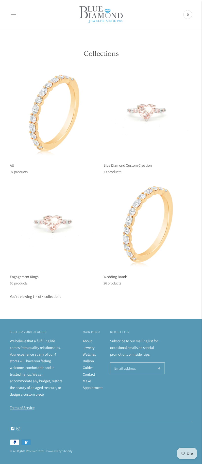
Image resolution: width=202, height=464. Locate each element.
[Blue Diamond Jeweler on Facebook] (13, 429)
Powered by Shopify (59, 451)
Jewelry (89, 347)
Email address (124, 363)
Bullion (88, 361)
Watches (89, 354)
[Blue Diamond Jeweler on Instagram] (18, 429)
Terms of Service (22, 407)
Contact (89, 374)
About (87, 341)
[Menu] (13, 14)
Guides (88, 367)
